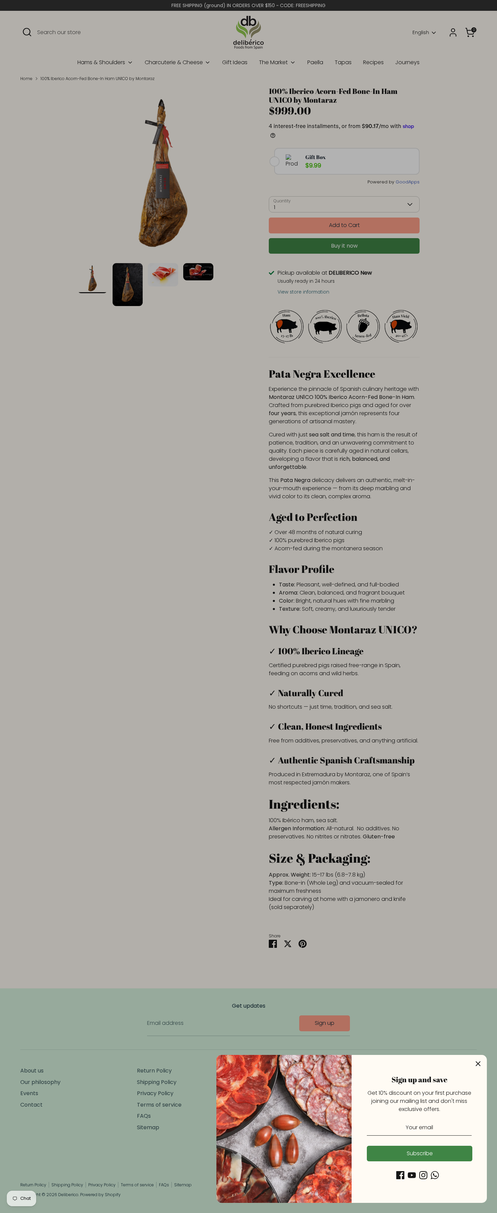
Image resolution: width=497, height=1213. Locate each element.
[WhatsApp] (435, 1175)
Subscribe (420, 1153)
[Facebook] (400, 1175)
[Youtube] (412, 1175)
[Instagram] (423, 1175)
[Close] (478, 1063)
